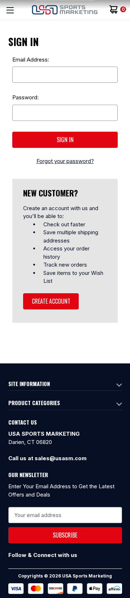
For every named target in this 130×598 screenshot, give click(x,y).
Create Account (51, 301)
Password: (25, 97)
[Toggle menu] (10, 10)
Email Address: (30, 59)
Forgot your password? (65, 161)
